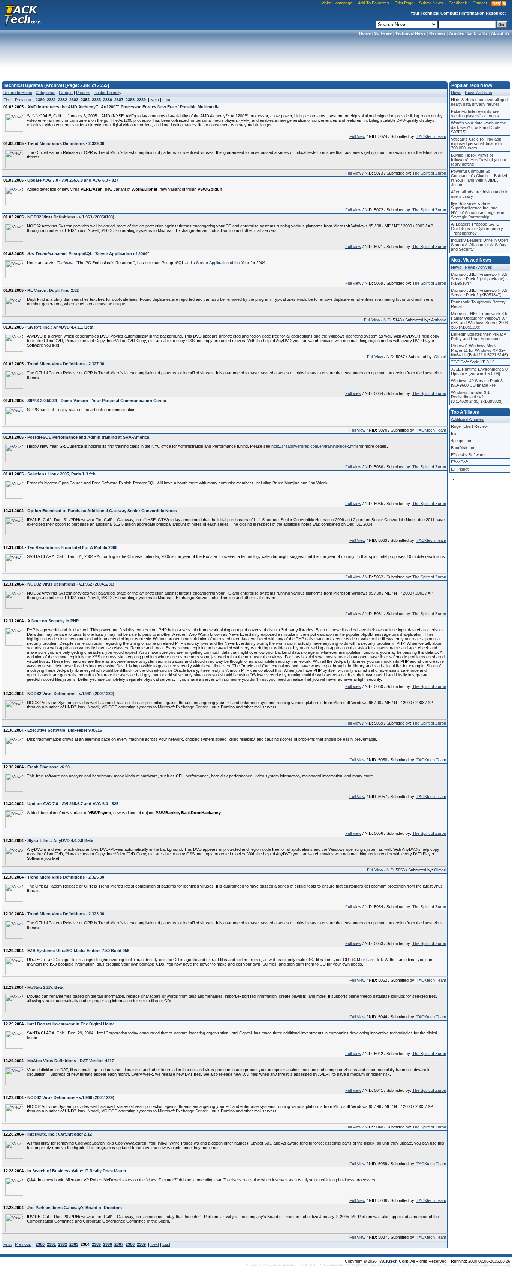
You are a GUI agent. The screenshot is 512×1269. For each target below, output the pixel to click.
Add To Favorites (373, 3)
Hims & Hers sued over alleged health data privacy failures (479, 101)
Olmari (440, 356)
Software (383, 33)
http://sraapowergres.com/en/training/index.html (314, 446)
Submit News (431, 3)
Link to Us (477, 33)
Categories (45, 92)
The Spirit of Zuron (429, 173)
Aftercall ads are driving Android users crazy (479, 194)
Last (166, 99)
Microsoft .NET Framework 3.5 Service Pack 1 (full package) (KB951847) (479, 278)
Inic (454, 433)
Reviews (437, 33)
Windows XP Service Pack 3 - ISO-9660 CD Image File (478, 382)
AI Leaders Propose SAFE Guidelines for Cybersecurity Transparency (477, 228)
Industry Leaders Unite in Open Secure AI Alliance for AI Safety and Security (479, 244)
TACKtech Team (431, 136)
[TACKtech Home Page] (22, 15)
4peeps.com (462, 440)
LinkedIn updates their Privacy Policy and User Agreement (478, 336)
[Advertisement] (256, 57)
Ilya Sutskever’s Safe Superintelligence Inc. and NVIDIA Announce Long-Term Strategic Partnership (477, 210)
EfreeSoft (459, 462)
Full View (357, 136)
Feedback (458, 3)
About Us (500, 33)
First (7, 99)
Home (365, 33)
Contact (480, 3)
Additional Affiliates (467, 419)
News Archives (478, 92)
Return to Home (17, 92)
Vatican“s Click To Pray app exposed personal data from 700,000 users (476, 143)
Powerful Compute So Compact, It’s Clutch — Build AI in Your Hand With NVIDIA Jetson (479, 178)
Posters (83, 92)
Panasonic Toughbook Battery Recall (478, 304)
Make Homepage (336, 3)
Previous (23, 99)
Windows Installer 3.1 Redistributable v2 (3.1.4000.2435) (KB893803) (477, 397)
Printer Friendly (107, 92)
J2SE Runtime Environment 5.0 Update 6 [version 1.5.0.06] (479, 371)
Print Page (404, 3)
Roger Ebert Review (469, 426)
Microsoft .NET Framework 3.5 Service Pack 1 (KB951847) (479, 292)
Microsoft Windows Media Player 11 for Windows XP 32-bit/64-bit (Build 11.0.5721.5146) (479, 350)
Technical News (410, 33)
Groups (66, 92)
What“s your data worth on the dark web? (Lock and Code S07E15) (478, 127)
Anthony (438, 320)
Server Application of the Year (222, 262)
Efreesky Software (468, 455)
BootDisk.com (463, 447)
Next (154, 99)
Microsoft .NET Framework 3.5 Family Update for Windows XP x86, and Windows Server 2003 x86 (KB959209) (479, 320)
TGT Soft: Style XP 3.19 (472, 362)
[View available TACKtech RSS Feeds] (498, 3)
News (456, 92)
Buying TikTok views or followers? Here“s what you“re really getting (478, 159)
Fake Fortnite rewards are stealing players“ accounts (475, 113)
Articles (456, 33)
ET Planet (460, 469)
